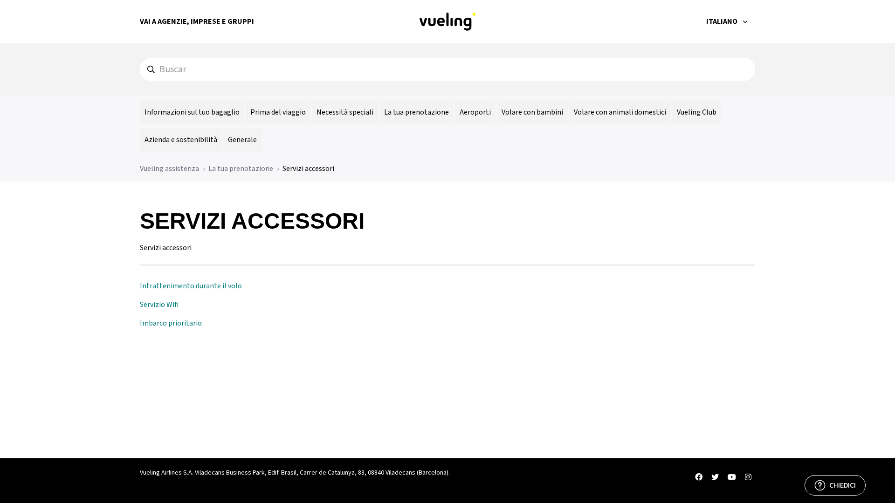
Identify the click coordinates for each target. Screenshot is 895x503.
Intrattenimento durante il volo (191, 286)
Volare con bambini (532, 112)
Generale (242, 140)
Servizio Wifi (159, 304)
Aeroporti (475, 112)
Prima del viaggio (278, 112)
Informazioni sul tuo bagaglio (192, 112)
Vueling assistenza (169, 168)
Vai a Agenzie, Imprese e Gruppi (197, 21)
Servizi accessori (308, 168)
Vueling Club (696, 112)
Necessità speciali (345, 112)
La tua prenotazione (416, 112)
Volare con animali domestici (620, 112)
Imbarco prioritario (171, 323)
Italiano (722, 21)
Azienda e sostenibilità (181, 140)
